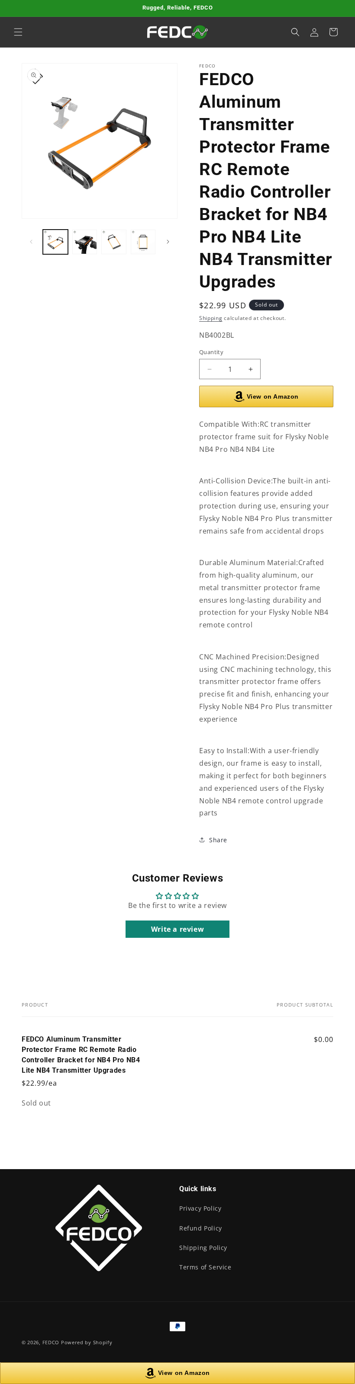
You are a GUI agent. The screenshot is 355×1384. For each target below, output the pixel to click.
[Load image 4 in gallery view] (143, 242)
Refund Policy (200, 1228)
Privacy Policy (200, 1208)
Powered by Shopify (87, 1342)
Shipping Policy (203, 1247)
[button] (18, 32)
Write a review (177, 929)
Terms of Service (205, 1267)
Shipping (211, 318)
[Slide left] (31, 241)
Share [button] (218, 840)
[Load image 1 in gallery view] (55, 242)
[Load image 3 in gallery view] (113, 242)
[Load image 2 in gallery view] (84, 242)
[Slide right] (168, 241)
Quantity (211, 352)
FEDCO (51, 1342)
